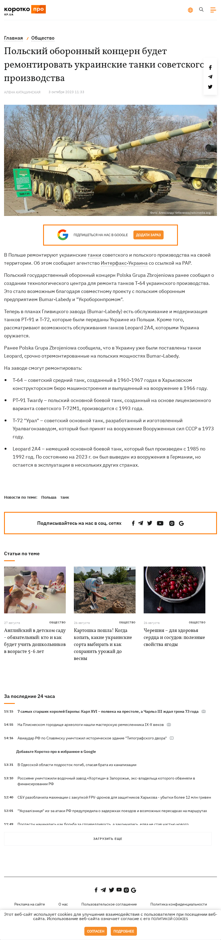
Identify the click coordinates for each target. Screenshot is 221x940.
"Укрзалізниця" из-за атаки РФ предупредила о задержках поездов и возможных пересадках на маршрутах (112, 810)
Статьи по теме (22, 553)
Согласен (95, 931)
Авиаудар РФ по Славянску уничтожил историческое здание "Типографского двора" (92, 738)
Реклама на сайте (29, 904)
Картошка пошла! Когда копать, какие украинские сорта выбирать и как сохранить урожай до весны (103, 644)
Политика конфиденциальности (178, 904)
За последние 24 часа (29, 696)
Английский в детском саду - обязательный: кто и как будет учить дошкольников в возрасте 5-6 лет (35, 641)
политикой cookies (169, 919)
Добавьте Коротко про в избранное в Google (56, 751)
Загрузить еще (107, 839)
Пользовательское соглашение (109, 904)
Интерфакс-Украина (124, 263)
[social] (133, 523)
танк (64, 497)
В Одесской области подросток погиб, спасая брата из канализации (77, 764)
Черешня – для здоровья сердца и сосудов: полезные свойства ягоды (174, 637)
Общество (57, 622)
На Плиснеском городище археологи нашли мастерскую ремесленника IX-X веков (91, 724)
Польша (48, 497)
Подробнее (123, 931)
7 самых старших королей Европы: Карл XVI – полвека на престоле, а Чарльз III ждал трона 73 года (108, 711)
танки (94, 255)
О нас (63, 904)
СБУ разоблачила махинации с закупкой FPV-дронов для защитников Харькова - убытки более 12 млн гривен (114, 797)
